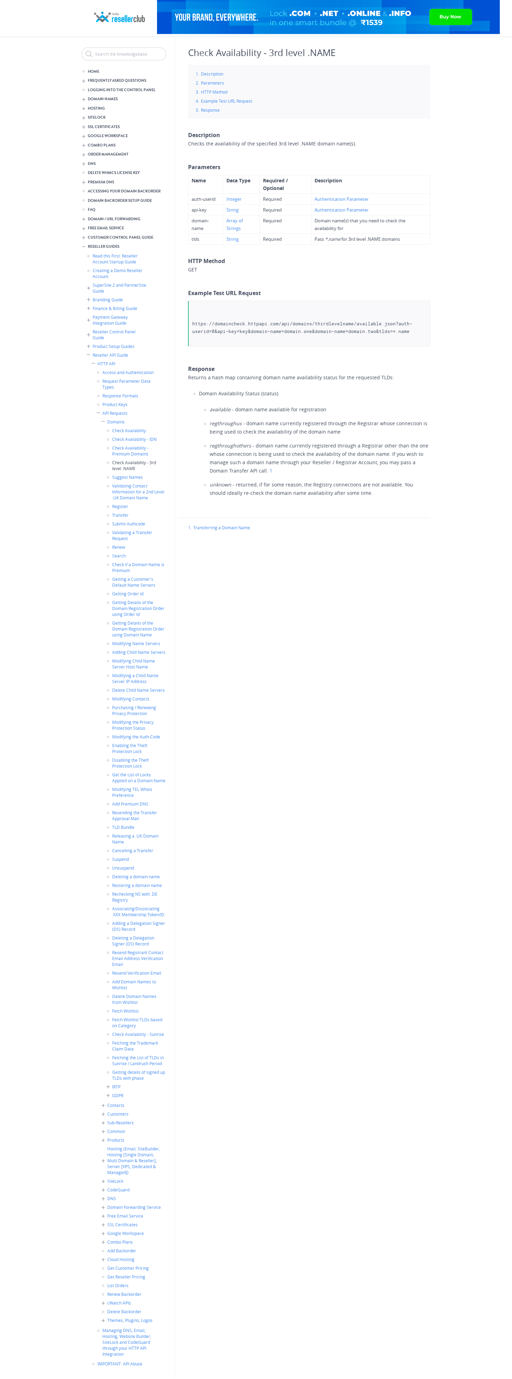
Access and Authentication (128, 372)
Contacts (115, 1105)
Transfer (120, 515)
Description (212, 74)
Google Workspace (108, 135)
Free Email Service (106, 228)
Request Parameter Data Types (126, 384)
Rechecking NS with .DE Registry (134, 897)
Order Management (108, 154)
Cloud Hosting (120, 1259)
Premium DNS (101, 182)
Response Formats (120, 395)
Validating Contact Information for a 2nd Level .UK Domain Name (138, 491)
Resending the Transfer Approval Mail (134, 815)
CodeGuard (118, 1189)
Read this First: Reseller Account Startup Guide (115, 258)
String (232, 210)
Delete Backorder (124, 1311)
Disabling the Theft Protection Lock (130, 763)
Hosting (96, 108)
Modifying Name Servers (136, 643)
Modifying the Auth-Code (136, 736)
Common (116, 1131)
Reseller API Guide (110, 355)
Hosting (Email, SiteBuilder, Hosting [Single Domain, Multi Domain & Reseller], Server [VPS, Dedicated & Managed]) (133, 1160)
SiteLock (97, 117)
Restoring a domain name (137, 885)
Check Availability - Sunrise (138, 1034)
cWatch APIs (119, 1303)
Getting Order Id (127, 593)
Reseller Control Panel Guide (114, 334)
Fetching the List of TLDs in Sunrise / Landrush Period (138, 1060)
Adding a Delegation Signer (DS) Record (138, 926)
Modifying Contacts (130, 699)
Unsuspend (123, 868)
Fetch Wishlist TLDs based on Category (137, 1022)
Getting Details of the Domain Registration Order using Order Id (138, 608)
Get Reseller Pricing (126, 1276)
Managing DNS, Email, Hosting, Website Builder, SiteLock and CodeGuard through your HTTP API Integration (126, 1342)
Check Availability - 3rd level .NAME (134, 465)
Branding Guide (108, 299)
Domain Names (103, 99)
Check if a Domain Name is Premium (138, 567)
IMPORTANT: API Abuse (120, 1363)
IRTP (116, 1086)
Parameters (212, 83)
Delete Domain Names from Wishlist (134, 999)
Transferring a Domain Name (221, 527)
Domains (116, 422)
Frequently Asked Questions (117, 80)
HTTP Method (214, 92)
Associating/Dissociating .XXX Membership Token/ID (138, 911)
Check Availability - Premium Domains (130, 451)
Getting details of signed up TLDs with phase (138, 1075)
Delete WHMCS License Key (114, 172)
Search (119, 555)
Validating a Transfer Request (132, 535)
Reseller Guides (103, 246)
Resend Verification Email (136, 973)
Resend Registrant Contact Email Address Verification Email (137, 958)
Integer (233, 199)
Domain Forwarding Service (134, 1207)
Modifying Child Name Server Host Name (133, 663)
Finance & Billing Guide (115, 308)
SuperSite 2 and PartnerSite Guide (119, 288)
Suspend (120, 859)
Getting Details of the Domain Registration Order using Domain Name (138, 628)
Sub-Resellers (120, 1122)
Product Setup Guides (113, 346)
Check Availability (129, 430)
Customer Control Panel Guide (120, 237)
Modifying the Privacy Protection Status (133, 725)
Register (120, 506)
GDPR (117, 1095)
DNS (92, 163)
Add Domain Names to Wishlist (134, 984)
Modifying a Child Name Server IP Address (135, 678)
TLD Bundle (123, 827)
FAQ (91, 209)
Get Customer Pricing (128, 1268)
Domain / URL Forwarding (114, 219)
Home (93, 71)
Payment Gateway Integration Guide (110, 320)
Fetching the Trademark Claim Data (135, 1046)
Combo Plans (102, 145)
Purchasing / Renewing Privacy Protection (134, 710)
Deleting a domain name (136, 876)
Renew (118, 547)
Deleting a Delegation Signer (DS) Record (133, 940)
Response (210, 110)
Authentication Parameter (342, 199)
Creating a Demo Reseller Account (117, 273)
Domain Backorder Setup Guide (120, 200)
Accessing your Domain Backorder (124, 191)
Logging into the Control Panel (122, 90)
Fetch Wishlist (125, 1011)
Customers (118, 1114)
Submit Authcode (128, 523)
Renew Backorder (124, 1294)
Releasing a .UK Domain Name (135, 839)
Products (115, 1140)
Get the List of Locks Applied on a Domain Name (138, 777)
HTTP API (106, 363)
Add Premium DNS (130, 804)
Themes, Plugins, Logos (130, 1320)
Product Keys (114, 404)
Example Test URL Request (226, 101)
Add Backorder (121, 1250)
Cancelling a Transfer (132, 850)
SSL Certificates (104, 126)
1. (190, 527)
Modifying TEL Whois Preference (132, 792)
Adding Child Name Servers (138, 652)
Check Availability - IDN (134, 439)
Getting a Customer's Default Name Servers (133, 582)
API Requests (114, 413)
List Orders (118, 1285)
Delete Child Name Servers (138, 690)
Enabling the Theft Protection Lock (129, 748)
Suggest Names (127, 477)
